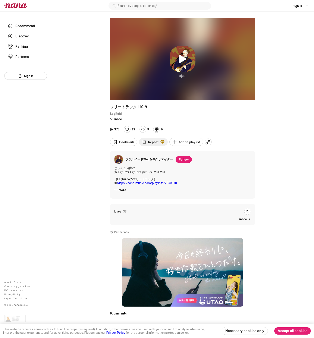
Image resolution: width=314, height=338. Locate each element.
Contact (17, 282)
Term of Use (20, 298)
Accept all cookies (292, 331)
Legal (7, 298)
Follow (184, 159)
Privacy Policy (12, 294)
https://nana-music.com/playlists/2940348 (147, 183)
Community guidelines (17, 286)
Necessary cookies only (244, 331)
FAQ (6, 290)
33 (133, 129)
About (7, 282)
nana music (18, 290)
